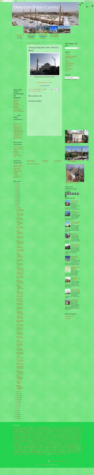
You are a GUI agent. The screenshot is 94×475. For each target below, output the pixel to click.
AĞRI (65, 446)
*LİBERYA (66, 435)
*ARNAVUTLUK (42, 427)
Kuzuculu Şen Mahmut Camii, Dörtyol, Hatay (20, 281)
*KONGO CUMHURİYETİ (30, 435)
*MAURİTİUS (67, 436)
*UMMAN (55, 442)
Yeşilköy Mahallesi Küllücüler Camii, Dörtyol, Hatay (19, 287)
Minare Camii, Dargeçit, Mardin (19, 382)
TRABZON (34, 452)
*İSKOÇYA (68, 443)
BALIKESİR (71, 446)
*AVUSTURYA (58, 427)
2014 (16, 410)
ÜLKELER (67, 61)
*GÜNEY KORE (44, 432)
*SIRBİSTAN (52, 439)
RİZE (46, 451)
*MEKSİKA (74, 436)
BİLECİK (50, 447)
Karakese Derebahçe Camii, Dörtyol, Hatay (19, 233)
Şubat (17, 405)
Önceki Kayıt (58, 161)
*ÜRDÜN (45, 443)
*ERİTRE (31, 431)
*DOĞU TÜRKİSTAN (75, 430)
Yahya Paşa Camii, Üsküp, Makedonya (75, 245)
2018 (16, 200)
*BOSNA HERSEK (42, 428)
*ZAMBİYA (23, 443)
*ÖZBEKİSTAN (38, 443)
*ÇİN (32, 443)
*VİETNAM (66, 442)
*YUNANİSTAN (16, 443)
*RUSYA (39, 439)
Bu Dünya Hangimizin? (18, 146)
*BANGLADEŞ (16, 428)
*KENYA (77, 434)
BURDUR (36, 447)
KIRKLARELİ (58, 449)
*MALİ (60, 436)
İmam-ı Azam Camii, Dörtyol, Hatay (19, 260)
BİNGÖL (57, 447)
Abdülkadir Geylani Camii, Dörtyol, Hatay (19, 292)
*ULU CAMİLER (46, 442)
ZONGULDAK (70, 452)
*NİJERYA (59, 438)
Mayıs (17, 399)
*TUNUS (20, 442)
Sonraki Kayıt (31, 161)
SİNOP (72, 451)
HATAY (39, 91)
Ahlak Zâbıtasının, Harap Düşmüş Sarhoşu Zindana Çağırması (19, 131)
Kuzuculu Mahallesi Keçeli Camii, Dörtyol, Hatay (19, 255)
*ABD (14, 427)
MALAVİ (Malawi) (17, 109)
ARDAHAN (46, 446)
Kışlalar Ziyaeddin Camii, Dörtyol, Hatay (20, 215)
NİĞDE (28, 451)
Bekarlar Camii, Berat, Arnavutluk (74, 201)
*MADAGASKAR (18, 436)
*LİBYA (70, 435)
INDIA (16, 449)
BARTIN (79, 446)
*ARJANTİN (35, 427)
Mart (17, 403)
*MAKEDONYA (26, 436)
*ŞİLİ (26, 445)
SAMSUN (59, 451)
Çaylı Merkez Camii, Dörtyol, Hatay (19, 329)
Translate (75, 79)
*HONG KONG (18, 434)
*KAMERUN (45, 434)
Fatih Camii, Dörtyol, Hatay (19, 341)
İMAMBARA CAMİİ (30, 454)
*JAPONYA (38, 434)
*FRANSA (48, 431)
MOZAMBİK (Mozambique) (17, 104)
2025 (16, 186)
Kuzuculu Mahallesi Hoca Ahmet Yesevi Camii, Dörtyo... (20, 372)
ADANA (55, 445)
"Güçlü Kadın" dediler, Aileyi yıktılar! (18, 134)
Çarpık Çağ (16, 151)
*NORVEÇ (49, 438)
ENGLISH (67, 70)
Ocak (17, 407)
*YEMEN (71, 442)
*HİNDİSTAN (25, 434)
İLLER (66, 59)
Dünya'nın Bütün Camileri (37, 7)
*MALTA (55, 436)
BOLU (28, 447)
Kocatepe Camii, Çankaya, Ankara (74, 257)
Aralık (17, 208)
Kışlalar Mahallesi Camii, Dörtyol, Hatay (20, 210)
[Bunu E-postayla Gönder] (54, 89)
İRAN (35, 454)
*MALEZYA (49, 436)
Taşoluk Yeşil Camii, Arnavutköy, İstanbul (75, 290)
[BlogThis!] (55, 89)
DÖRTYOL (34, 91)
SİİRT (14, 452)
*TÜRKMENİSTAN (32, 442)
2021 (16, 194)
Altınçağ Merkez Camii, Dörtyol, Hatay (19, 308)
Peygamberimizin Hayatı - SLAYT (17, 169)
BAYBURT (23, 447)
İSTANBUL (42, 454)
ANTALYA (38, 446)
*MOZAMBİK (26, 438)
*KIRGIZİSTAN (16, 435)
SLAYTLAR (67, 67)
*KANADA (51, 434)
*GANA (74, 431)
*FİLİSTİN (62, 431)
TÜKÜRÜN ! (16, 153)
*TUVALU (25, 442)
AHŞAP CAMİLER (69, 68)
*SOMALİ (58, 439)
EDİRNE (73, 447)
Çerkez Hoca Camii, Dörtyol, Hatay (19, 337)
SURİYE (66, 451)
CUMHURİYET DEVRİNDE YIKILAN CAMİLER (71, 57)
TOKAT (26, 452)
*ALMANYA (27, 427)
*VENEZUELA (61, 442)
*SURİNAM (77, 439)
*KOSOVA (38, 435)
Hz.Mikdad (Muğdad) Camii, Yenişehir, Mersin (75, 223)
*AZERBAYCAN (66, 427)
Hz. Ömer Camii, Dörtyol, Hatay (19, 360)
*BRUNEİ (63, 428)
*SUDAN (71, 439)
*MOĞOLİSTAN (34, 438)
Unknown (68, 318)
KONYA (73, 449)
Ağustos (18, 393)
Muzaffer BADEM (70, 316)
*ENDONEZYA (16, 431)
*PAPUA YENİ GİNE (75, 438)
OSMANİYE (40, 451)
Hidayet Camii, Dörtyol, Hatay (19, 364)
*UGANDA (39, 442)
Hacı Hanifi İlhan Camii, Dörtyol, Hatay (19, 353)
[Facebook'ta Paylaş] (58, 89)
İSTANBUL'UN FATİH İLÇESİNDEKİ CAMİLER (75, 268)
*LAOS (48, 435)
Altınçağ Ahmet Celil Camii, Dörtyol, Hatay (19, 300)
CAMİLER (31, 38)
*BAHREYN (77, 427)
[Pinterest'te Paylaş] (59, 89)
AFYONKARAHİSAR (73, 445)
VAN (52, 452)
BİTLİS (61, 447)
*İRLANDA (62, 443)
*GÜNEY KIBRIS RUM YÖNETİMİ (31, 432)
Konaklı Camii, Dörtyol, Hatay (19, 219)
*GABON (69, 431)
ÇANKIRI (17, 454)
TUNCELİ (42, 452)
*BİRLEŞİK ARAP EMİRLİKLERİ (23, 430)
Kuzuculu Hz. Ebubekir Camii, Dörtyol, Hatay (20, 269)
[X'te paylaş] (57, 89)
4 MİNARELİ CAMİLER (34, 445)
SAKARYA (52, 451)
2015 (16, 206)
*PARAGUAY (15, 439)
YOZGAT (63, 452)
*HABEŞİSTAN (63, 432)
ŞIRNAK (61, 454)
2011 (16, 416)
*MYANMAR (42, 438)
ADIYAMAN (62, 445)
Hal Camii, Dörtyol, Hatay (19, 357)
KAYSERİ (43, 449)
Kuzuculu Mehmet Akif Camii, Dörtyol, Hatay (20, 273)
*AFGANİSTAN (21, 427)
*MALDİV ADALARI (42, 436)
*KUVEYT (44, 435)
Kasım (17, 391)
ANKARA (30, 446)
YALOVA (57, 452)
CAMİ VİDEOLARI (69, 65)
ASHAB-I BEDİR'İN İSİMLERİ (18, 172)
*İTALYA (22, 445)
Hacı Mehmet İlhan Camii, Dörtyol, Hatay (19, 349)
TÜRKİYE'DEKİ (31, 35)
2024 (16, 188)
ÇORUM (23, 454)
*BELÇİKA (24, 428)
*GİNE (57, 432)
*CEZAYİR (42, 430)
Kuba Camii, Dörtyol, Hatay (19, 247)
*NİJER (53, 438)
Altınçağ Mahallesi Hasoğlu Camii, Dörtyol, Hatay (20, 367)
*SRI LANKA (64, 439)
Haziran (18, 397)
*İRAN (57, 443)
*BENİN (29, 428)
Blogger (44, 464)
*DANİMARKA (54, 430)
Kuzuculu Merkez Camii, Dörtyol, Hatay (19, 277)
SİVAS (77, 451)
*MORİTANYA (18, 438)
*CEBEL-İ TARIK (35, 430)
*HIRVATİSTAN (71, 432)
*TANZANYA (60, 440)
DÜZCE (67, 447)
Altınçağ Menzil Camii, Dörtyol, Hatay (19, 304)
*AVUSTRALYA (51, 427)
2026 (16, 183)
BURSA (43, 447)
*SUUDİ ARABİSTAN (37, 440)
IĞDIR (21, 449)
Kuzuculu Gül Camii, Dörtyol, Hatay (19, 264)
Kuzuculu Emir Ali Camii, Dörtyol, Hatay (20, 250)
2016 (16, 204)
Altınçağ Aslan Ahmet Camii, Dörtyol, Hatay (19, 317)
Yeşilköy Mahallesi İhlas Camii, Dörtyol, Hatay (19, 242)
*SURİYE (15, 440)
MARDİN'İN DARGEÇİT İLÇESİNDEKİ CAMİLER (19, 387)
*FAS (43, 431)
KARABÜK (27, 449)
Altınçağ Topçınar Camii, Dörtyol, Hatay (19, 321)
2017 (16, 202)
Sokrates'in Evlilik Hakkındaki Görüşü (18, 127)
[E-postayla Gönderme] (51, 89)
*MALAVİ (34, 436)
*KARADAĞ (58, 434)
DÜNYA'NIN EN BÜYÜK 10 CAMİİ (72, 182)
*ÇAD (28, 443)
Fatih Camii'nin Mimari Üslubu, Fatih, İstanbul (75, 279)
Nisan (17, 401)
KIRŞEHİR (66, 449)
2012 (16, 414)
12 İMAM (15, 174)
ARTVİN (52, 446)
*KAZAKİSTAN (71, 434)
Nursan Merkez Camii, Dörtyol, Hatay (19, 345)
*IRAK (32, 434)
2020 (16, 196)
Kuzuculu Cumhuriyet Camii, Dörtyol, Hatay (19, 223)
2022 (16, 192)
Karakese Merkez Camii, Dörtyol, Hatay (19, 237)
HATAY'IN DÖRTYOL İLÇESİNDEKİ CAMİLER (19, 377)
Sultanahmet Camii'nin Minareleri (75, 212)
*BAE (72, 427)
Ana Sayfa (45, 161)
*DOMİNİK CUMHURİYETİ (64, 430)
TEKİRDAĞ (20, 452)
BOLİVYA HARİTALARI (19, 111)
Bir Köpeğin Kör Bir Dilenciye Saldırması (18, 137)
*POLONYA (22, 439)
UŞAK (48, 452)
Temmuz (18, 395)
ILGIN (79, 447)
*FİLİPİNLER (55, 431)
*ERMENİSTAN (25, 431)
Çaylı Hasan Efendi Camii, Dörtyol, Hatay (19, 333)
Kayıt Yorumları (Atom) (35, 163)
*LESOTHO (53, 435)
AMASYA (24, 446)
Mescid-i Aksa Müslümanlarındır (74, 234)
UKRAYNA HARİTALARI (16, 107)
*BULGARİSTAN (70, 428)
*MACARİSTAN (78, 435)
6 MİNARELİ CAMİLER (46, 445)
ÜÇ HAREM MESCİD (69, 63)
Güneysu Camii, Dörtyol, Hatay (19, 296)
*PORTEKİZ (28, 439)
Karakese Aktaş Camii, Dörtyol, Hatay (19, 228)
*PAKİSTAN (66, 438)
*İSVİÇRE (17, 445)
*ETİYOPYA (38, 431)
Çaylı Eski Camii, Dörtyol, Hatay (19, 325)
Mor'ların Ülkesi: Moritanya (17, 101)
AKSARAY (15, 446)
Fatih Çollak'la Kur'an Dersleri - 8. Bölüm (18, 166)
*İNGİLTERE (51, 443)
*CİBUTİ (47, 430)
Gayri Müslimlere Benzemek (17, 177)
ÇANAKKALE (78, 452)
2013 (16, 412)
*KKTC (22, 435)
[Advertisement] (44, 148)
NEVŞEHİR (21, 451)
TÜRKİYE (72, 143)
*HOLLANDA (78, 432)
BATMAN (17, 447)
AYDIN (59, 446)
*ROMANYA (34, 439)
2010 (16, 418)
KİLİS (14, 451)
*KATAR (64, 434)
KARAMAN (34, 449)
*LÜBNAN (59, 435)
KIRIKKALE (51, 449)
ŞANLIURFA (54, 454)
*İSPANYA (74, 443)
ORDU (33, 451)
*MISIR (79, 436)
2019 (16, 198)
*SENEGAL (46, 439)
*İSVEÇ (79, 443)
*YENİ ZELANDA (77, 442)
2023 (16, 190)
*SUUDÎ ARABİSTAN (24, 440)
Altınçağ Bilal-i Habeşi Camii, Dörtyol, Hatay (19, 313)
